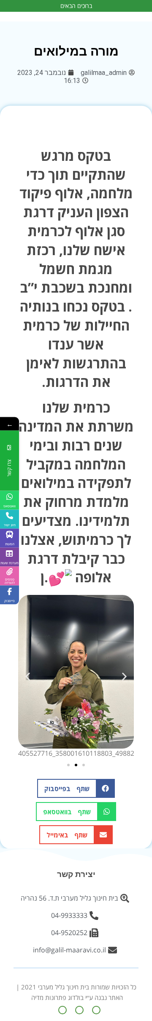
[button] (27, 676)
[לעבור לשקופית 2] (76, 765)
